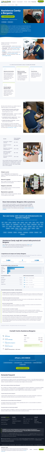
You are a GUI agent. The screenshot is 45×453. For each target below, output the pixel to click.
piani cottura (22, 234)
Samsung (41, 226)
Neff (22, 226)
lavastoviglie (10, 232)
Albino (28, 244)
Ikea (42, 224)
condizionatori (26, 232)
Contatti (29, 1)
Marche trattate (19, 1)
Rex (37, 226)
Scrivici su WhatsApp (8, 339)
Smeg (21, 228)
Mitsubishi (18, 226)
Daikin (37, 222)
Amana (6, 222)
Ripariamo (13, 1)
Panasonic (29, 226)
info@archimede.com (39, 444)
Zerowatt (33, 228)
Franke (3, 224)
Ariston (10, 222)
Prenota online (33, 1)
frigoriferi (15, 232)
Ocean (25, 226)
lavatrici (5, 232)
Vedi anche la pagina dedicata (16, 47)
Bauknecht (14, 222)
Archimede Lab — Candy (12, 127)
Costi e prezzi (36, 421)
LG (6, 226)
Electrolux (41, 222)
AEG (2, 222)
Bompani (22, 222)
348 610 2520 (7, 336)
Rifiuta (31, 449)
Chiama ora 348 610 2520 (8, 16)
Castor (34, 222)
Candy (30, 222)
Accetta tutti (41, 449)
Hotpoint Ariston (34, 224)
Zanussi (29, 228)
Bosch (26, 222)
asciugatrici (20, 232)
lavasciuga (31, 232)
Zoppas (37, 228)
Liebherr (10, 226)
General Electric (16, 224)
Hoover (24, 224)
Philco (34, 226)
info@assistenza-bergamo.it (10, 342)
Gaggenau (7, 224)
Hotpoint (28, 224)
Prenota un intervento (9, 346)
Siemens (17, 228)
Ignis (39, 224)
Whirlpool (24, 228)
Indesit (4, 226)
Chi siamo (25, 1)
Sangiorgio (7, 228)
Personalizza (36, 449)
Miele (14, 226)
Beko (18, 222)
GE (11, 224)
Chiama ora (41, 1)
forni (40, 232)
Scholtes (12, 228)
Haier (21, 224)
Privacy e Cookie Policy (38, 422)
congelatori (36, 232)
